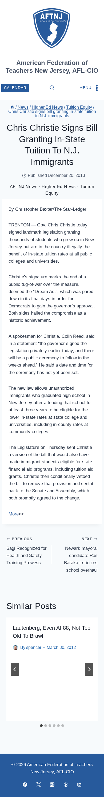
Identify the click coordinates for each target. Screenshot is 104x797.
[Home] (12, 107)
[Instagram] (52, 784)
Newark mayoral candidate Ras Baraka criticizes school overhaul (81, 554)
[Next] (89, 669)
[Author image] (15, 647)
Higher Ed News (59, 186)
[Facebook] (24, 784)
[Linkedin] (79, 784)
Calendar (15, 88)
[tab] (41, 725)
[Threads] (65, 784)
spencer (33, 647)
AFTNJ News (24, 186)
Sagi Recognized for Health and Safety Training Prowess (26, 551)
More (14, 514)
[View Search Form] (52, 88)
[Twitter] (38, 784)
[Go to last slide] (15, 669)
